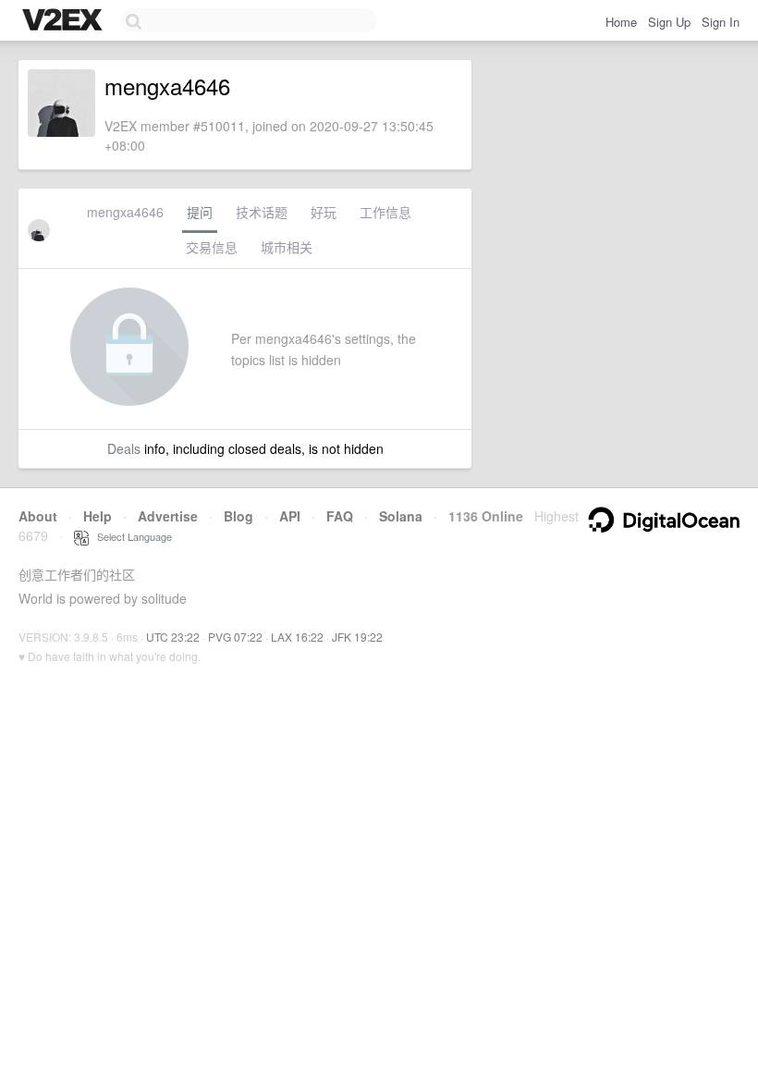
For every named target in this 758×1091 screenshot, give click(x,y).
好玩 (323, 211)
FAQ (339, 516)
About (37, 516)
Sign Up (669, 22)
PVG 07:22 (235, 636)
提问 (200, 211)
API (289, 516)
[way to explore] (64, 21)
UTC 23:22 (173, 636)
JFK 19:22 (357, 636)
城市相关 (286, 247)
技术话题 (261, 211)
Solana (400, 516)
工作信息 (385, 211)
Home (621, 22)
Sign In (721, 22)
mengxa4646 (125, 211)
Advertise (168, 516)
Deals (124, 448)
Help (97, 516)
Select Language (130, 536)
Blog (238, 516)
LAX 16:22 (297, 636)
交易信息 (212, 247)
